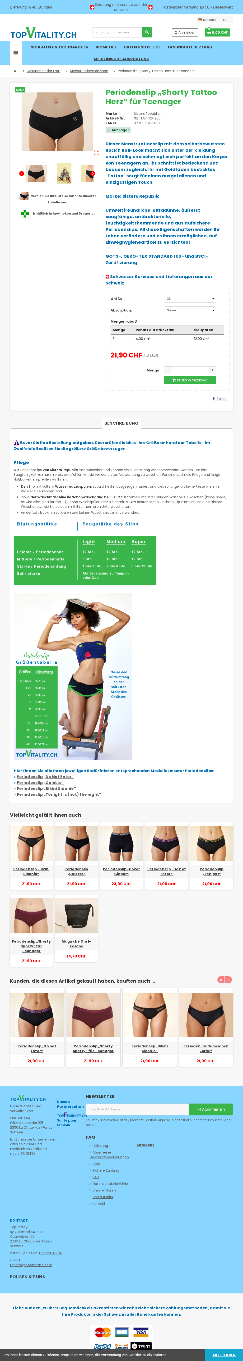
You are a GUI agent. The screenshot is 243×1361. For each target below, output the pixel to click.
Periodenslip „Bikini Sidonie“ (46, 788)
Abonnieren (213, 1109)
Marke (111, 113)
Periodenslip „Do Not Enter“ (45, 776)
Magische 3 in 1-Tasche (76, 944)
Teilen (222, 398)
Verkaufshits (103, 1197)
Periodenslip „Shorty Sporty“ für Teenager (31, 946)
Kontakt (99, 1203)
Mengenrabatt (124, 321)
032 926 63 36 (50, 1253)
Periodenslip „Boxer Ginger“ (121, 871)
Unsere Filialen (104, 1190)
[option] (37, 1030)
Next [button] (228, 979)
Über (96, 1163)
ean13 (111, 123)
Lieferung (100, 1145)
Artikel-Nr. (115, 118)
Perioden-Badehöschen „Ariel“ (206, 1048)
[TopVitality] (43, 32)
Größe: (117, 298)
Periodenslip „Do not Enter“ (166, 871)
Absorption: (121, 310)
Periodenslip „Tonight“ (211, 871)
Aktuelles (145, 1144)
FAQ (96, 1177)
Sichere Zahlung (106, 1170)
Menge (153, 370)
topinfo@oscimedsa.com (31, 1265)
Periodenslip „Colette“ (40, 782)
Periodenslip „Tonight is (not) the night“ (59, 794)
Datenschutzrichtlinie (110, 1183)
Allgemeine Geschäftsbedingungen (109, 1154)
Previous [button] (220, 979)
